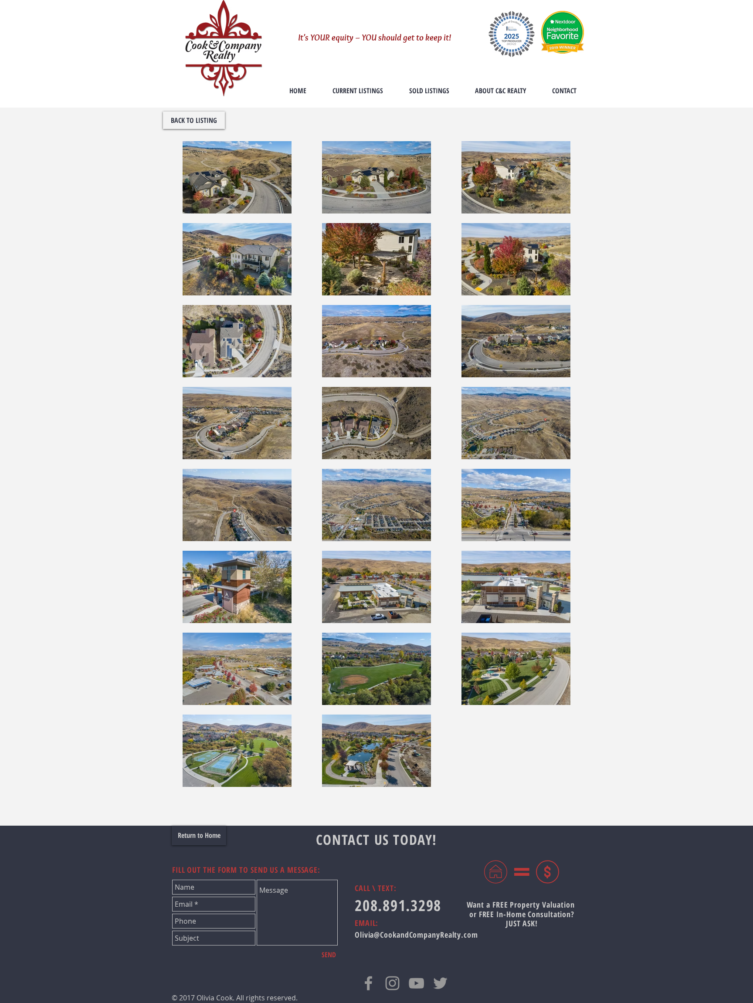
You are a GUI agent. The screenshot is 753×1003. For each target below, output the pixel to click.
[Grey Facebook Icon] (368, 983)
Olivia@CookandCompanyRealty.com (416, 934)
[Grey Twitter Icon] (440, 983)
